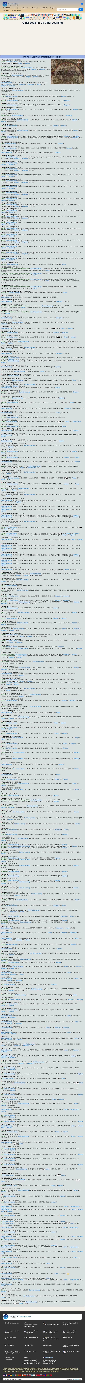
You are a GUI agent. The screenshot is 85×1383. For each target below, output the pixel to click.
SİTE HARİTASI (16, 10)
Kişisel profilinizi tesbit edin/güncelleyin (30, 1325)
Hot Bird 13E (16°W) (8, 1167)
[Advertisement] (42, 39)
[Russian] (41, 1375)
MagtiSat (3, 264)
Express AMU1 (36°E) (8, 396)
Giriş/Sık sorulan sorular (12, 1323)
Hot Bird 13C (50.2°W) (8, 267)
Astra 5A (4, 1294)
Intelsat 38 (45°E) (7, 99)
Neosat (3, 157)
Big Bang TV (4, 292)
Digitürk (3, 421)
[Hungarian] (48, 1375)
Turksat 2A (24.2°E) (8, 1097)
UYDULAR (24, 8)
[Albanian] (51, 1375)
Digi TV (3, 67)
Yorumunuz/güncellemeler (51, 1324)
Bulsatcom (4, 358)
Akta (2, 984)
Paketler (65, 1345)
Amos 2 (4, 746)
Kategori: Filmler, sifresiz (31, 1363)
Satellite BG (4, 871)
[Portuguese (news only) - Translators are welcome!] (18, 1375)
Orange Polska (13, 268)
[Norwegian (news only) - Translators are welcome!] (16, 1375)
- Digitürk (76, 1345)
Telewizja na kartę (9, 995)
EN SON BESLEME (49, 1362)
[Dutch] (9, 1375)
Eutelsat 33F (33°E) (8, 142)
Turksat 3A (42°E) (7, 335)
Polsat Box (4, 268)
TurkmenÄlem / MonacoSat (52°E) (12, 291)
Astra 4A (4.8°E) (7, 983)
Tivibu (9, 75)
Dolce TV (3, 332)
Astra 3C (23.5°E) (7, 88)
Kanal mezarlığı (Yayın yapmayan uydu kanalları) (12, 1352)
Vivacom (3, 100)
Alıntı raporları (28, 1345)
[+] (13, 8)
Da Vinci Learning (12, 61)
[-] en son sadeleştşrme (31, 1337)
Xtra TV (3, 629)
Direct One (10, 67)
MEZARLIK (6, 10)
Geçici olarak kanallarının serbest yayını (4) (51, 1339)
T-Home (3, 96)
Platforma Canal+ (24, 268)
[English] (4, 1375)
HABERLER (6, 8)
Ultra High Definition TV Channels (51, 1352)
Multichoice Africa (6, 398)
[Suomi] (34, 1375)
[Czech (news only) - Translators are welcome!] (27, 1375)
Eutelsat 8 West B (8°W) (9, 151)
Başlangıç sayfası (25, 1316)
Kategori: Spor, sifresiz (31, 1360)
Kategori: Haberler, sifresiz (32, 1362)
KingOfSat (76, 1379)
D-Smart (3, 61)
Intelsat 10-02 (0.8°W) (8, 66)
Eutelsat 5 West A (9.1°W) (10, 365)
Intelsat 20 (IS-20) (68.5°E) (10, 439)
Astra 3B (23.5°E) (7, 295)
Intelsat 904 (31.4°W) (8, 482)
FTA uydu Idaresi (48, 1363)
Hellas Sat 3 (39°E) (8, 331)
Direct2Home (5, 662)
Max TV (3, 579)
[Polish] (25, 1375)
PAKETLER (44, 8)
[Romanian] (46, 1375)
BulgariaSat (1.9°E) (8, 155)
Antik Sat (3, 417)
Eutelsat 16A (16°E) (8, 415)
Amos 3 (4, 81)
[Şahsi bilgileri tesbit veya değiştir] (82, 4)
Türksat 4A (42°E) (7, 60)
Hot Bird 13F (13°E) (8, 103)
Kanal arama (68, 1337)
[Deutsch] (11, 1375)
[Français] (6, 1375)
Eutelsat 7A (5, 420)
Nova (2, 143)
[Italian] (23, 1375)
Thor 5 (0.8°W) (6, 114)
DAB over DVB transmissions (9, 1358)
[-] (17, 8)
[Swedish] (13, 1375)
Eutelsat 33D (6, 993)
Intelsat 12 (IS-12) (7, 693)
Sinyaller (53, 8)
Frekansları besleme (49, 1360)
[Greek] (32, 1375)
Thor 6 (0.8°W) (6, 594)
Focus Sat (18, 67)
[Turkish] (39, 1375)
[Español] (20, 1375)
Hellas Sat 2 (5, 606)
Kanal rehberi (47, 1345)
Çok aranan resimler (30, 1351)
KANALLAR (34, 8)
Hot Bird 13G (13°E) (8, 108)
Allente (3, 115)
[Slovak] (30, 1375)
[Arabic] (37, 1375)
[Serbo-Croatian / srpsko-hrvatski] (44, 1375)
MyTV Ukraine (5, 999)
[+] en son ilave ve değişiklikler (10, 1338)
